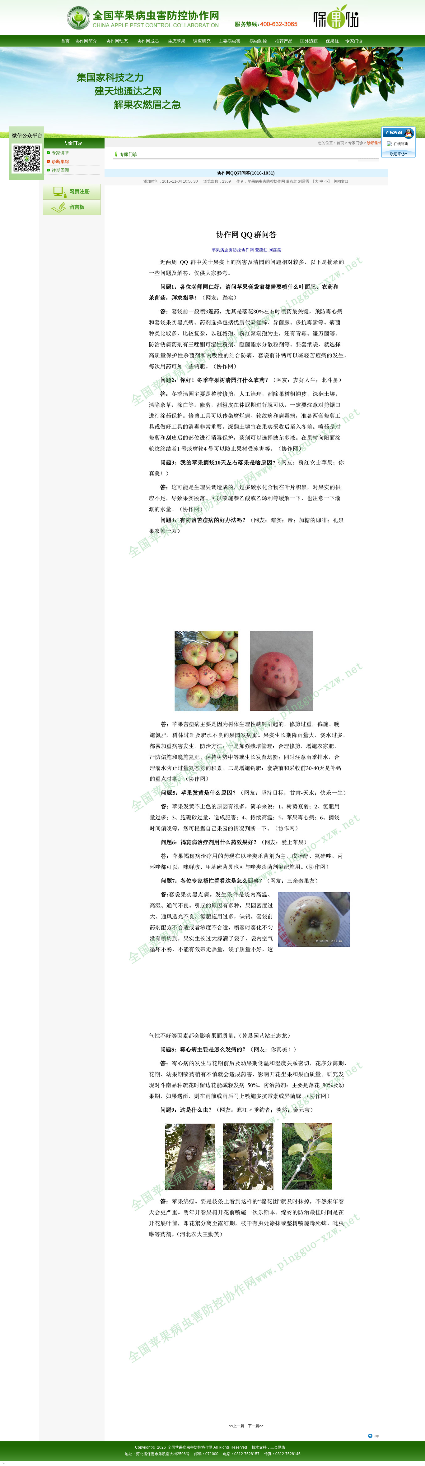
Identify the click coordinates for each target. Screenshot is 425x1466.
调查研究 (202, 41)
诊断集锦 (60, 161)
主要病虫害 (230, 41)
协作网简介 (86, 41)
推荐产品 (283, 41)
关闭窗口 (341, 181)
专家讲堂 (60, 152)
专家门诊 (354, 41)
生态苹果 (176, 41)
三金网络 (277, 1447)
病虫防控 (258, 41)
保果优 (332, 41)
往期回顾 (60, 170)
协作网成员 (148, 41)
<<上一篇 (236, 1426)
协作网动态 (117, 41)
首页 (65, 41)
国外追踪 (309, 41)
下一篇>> (256, 1426)
